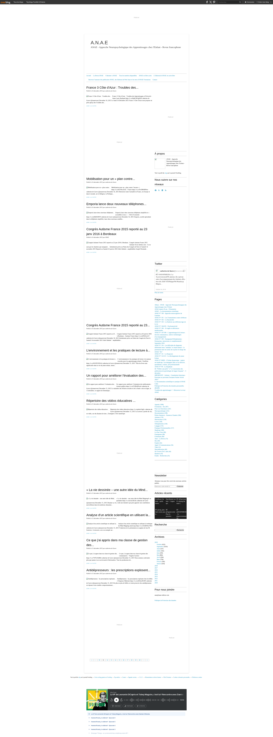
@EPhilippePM (171, 281)
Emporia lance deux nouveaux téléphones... (116, 204)
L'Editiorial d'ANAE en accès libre (164, 75)
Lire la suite (91, 106)
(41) (162, 456)
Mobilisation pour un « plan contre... (110, 179)
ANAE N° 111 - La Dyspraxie (164, 354)
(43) (159, 453)
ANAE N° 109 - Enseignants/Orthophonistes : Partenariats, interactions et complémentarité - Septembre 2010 (168, 341)
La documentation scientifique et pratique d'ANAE (170, 381)
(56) (164, 445)
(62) (158, 443)
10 (99, 660)
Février (159, 561)
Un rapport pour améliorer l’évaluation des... (116, 375)
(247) (163, 409)
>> (147, 660)
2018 (156, 566)
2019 (156, 542)
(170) (159, 417)
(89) (159, 436)
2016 (156, 570)
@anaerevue (179, 271)
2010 (156, 583)
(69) (157, 441)
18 (131, 660)
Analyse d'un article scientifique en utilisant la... (118, 515)
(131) (159, 426)
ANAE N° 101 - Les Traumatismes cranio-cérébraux (171, 317)
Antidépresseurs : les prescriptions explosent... (118, 570)
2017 (156, 568)
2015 (156, 572)
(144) (161, 424)
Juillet (158, 551)
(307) (161, 407)
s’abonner (117, 706)
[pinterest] (214, 2)
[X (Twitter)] (210, 2)
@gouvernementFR (162, 277)
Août (158, 549)
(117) (164, 428)
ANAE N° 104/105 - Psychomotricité (166, 326)
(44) (163, 451)
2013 (156, 576)
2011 (156, 581)
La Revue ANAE (98, 75)
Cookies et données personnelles (181, 677)
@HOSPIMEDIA (164, 274)
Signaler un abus (132, 677)
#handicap (180, 281)
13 (111, 660)
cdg (166, 173)
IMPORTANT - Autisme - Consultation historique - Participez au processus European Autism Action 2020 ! (170, 377)
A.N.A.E (99, 42)
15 (119, 660)
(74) (161, 439)
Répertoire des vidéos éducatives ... (111, 400)
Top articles (117, 677)
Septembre (160, 546)
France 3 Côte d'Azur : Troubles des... (112, 87)
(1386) (159, 404)
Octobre (159, 544)
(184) (168, 415)
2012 (156, 578)
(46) (161, 449)
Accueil (88, 75)
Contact (155, 80)
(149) (158, 421)
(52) (158, 447)
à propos (142, 706)
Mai (158, 555)
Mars (158, 559)
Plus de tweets (159, 292)
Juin (158, 553)
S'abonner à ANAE (111, 75)
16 (123, 660)
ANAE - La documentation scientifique (166, 311)
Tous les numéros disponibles (128, 75)
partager (130, 706)
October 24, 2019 (161, 289)
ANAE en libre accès (145, 75)
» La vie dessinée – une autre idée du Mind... (117, 490)
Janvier (159, 563)
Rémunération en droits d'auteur (153, 677)
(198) (161, 413)
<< (92, 660)
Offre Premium (167, 677)
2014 (156, 574)
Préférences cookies (197, 677)
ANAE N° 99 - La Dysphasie (163, 367)
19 (135, 660)
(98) (160, 432)
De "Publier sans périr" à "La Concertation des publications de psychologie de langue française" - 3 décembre (170, 371)
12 (107, 660)
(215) (162, 411)
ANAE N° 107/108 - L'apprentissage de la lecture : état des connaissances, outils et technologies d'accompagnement (170, 335)
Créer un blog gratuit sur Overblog (103, 677)
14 (115, 660)
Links (156, 384)
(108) (159, 430)
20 (139, 660)
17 (127, 660)
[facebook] (207, 2)
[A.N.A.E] (160, 163)
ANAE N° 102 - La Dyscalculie (164, 320)
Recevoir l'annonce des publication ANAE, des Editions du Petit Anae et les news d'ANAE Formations (119, 80)
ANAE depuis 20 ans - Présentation (165, 309)
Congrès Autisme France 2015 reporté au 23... (118, 325)
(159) (160, 419)
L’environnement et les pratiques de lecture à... (118, 350)
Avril (158, 557)
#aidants (178, 279)
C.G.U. (141, 677)
